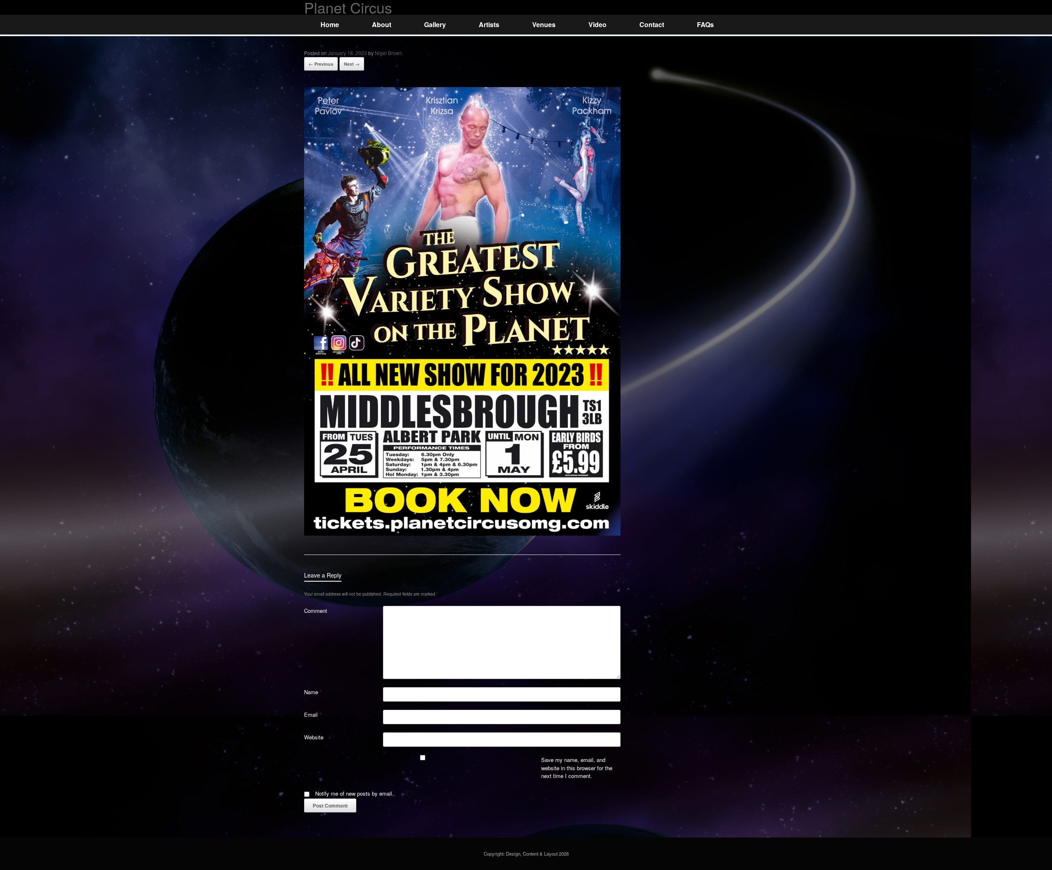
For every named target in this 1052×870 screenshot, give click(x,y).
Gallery (435, 24)
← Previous (321, 64)
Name (313, 692)
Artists (489, 24)
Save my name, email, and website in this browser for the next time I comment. (576, 768)
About (381, 24)
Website (313, 737)
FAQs (705, 24)
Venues (544, 24)
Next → (352, 64)
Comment (315, 611)
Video (597, 24)
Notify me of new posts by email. (354, 793)
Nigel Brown (388, 52)
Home (330, 24)
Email (312, 714)
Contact (651, 24)
